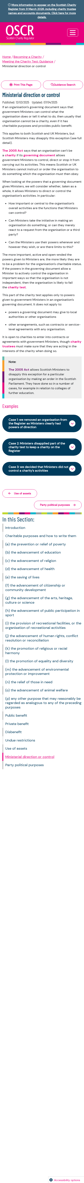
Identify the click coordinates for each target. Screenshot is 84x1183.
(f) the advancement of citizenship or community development (35, 587)
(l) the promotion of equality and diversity (39, 661)
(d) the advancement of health (30, 569)
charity (10, 155)
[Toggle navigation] (72, 33)
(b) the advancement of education (33, 552)
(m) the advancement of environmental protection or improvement (37, 671)
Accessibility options (67, 1180)
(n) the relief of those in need (28, 682)
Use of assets (16, 748)
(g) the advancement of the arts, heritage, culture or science (39, 600)
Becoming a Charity (27, 57)
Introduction (15, 527)
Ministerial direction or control (29, 756)
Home (6, 57)
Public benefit (16, 715)
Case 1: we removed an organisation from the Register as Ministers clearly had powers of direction (38, 423)
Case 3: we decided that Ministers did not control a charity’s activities (38, 469)
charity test (17, 287)
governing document (39, 155)
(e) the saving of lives (22, 577)
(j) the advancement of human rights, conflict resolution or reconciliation (41, 638)
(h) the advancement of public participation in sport (42, 612)
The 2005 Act (12, 151)
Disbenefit (13, 732)
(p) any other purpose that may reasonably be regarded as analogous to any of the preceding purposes (43, 703)
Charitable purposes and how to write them (40, 536)
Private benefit (17, 723)
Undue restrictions (20, 740)
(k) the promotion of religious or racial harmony (36, 650)
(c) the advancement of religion (30, 560)
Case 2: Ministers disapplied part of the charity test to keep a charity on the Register (37, 447)
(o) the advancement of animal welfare (36, 690)
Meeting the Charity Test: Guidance (27, 61)
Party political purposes (24, 765)
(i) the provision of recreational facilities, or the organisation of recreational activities (43, 625)
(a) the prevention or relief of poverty (35, 544)
